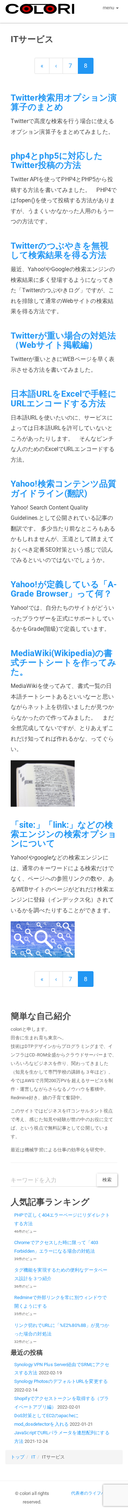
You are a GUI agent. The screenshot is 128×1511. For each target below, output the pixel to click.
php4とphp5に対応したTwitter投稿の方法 (57, 160)
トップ (18, 1457)
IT (33, 1457)
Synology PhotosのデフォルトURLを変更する (61, 1381)
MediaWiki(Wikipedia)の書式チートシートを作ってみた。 (63, 662)
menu (109, 7)
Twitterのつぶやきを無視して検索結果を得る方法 (60, 250)
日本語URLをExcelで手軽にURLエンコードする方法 (64, 398)
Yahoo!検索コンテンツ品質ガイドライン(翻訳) (64, 488)
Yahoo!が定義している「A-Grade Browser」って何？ (64, 589)
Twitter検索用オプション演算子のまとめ (64, 102)
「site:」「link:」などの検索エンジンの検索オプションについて (64, 834)
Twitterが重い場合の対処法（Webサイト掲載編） (63, 340)
